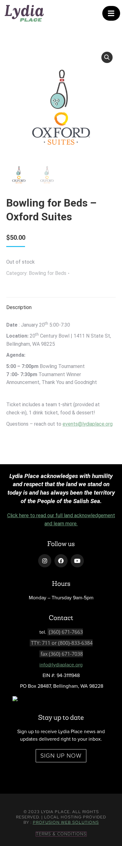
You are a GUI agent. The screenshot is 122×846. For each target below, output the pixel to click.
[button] (107, 57)
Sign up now (61, 755)
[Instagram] (44, 560)
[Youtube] (77, 560)
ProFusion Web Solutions (66, 822)
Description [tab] (19, 307)
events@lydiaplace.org (88, 424)
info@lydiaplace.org (61, 664)
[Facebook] (61, 560)
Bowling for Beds (47, 273)
